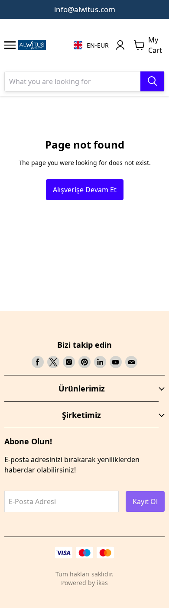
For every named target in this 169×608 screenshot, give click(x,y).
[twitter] (53, 362)
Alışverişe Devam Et (85, 189)
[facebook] (38, 362)
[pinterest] (84, 362)
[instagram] (69, 362)
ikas (102, 583)
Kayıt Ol (145, 501)
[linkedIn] (100, 362)
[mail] (131, 362)
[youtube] (116, 362)
